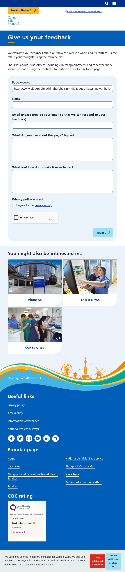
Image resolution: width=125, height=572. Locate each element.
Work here (72, 474)
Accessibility (15, 413)
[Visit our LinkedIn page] (46, 438)
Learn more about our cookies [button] (39, 564)
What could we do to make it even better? (42, 167)
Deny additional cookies (96, 562)
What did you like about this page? (37, 135)
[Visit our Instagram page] (29, 438)
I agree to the (34, 205)
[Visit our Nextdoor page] (55, 438)
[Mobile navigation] (114, 3)
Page (15, 82)
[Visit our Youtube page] (37, 438)
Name (16, 98)
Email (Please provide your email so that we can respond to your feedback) (58, 117)
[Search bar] (106, 3)
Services (13, 486)
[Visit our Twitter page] (20, 438)
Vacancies (14, 466)
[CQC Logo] (20, 510)
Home (11, 458)
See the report (18, 532)
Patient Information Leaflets (84, 482)
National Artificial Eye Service (84, 458)
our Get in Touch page (86, 69)
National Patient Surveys (23, 429)
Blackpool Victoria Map (80, 466)
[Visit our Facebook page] (11, 438)
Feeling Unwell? (21, 10)
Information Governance (23, 421)
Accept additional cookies (112, 562)
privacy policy (43, 205)
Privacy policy (22, 199)
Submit (101, 232)
